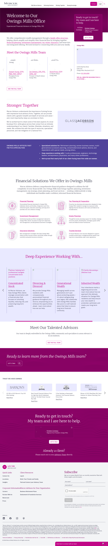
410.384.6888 (85, 73)
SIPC (95, 528)
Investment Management (29, 216)
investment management (32, 43)
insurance (55, 43)
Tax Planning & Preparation (79, 201)
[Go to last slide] (2, 290)
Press (4, 501)
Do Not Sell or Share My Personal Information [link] (73, 537)
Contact (93, 4)
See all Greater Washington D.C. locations (89, 78)
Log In (22, 476)
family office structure (59, 38)
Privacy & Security (18, 537)
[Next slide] (71, 70)
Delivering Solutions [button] (49, 5)
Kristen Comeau (90, 28)
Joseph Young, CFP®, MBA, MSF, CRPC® (16, 73)
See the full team (14, 89)
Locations (6, 479)
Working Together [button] (60, 5)
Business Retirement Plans (28, 491)
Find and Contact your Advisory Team (31, 482)
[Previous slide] (3, 70)
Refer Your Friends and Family (29, 479)
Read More (9, 397)
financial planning (14, 43)
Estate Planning (75, 216)
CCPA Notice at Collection (53, 537)
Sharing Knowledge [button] (72, 5)
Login (100, 4)
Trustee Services (75, 231)
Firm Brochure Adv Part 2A (31, 537)
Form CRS (42, 537)
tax (43, 43)
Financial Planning (26, 201)
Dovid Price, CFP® (56, 72)
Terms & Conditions (7, 537)
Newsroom (6, 498)
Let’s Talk (88, 37)
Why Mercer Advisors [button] (36, 5)
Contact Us (6, 476)
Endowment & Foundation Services (30, 494)
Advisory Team (60, 455)
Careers (5, 491)
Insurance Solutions (27, 231)
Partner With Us (7, 494)
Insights (5, 482)
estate (47, 43)
